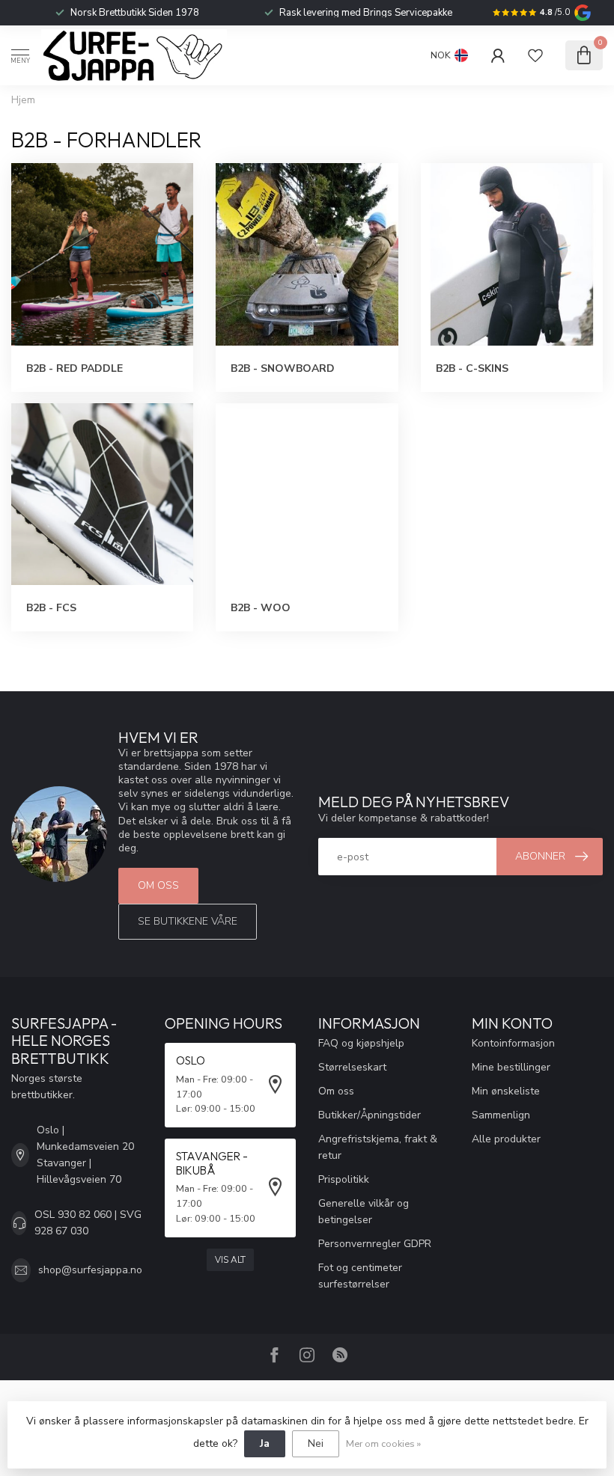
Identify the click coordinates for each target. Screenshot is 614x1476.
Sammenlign (501, 1115)
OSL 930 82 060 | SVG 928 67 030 (88, 1222)
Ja (265, 1443)
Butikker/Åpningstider (369, 1115)
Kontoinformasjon (513, 1043)
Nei (315, 1443)
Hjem (23, 100)
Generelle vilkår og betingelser (363, 1211)
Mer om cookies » (383, 1443)
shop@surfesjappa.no (90, 1270)
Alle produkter (506, 1139)
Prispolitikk (343, 1179)
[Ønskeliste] (535, 55)
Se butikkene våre (187, 921)
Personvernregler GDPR (374, 1244)
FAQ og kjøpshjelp (361, 1043)
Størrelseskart (352, 1067)
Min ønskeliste (506, 1091)
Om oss (158, 885)
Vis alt (230, 1260)
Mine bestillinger (511, 1067)
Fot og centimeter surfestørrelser (360, 1276)
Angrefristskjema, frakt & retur (377, 1147)
